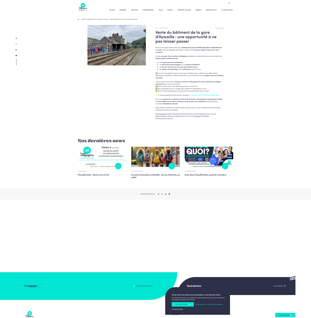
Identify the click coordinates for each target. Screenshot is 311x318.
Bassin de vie (211, 10)
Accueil (112, 10)
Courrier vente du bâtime (200, 95)
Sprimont (134, 10)
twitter (16, 44)
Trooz (161, 10)
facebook (16, 38)
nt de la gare (214, 95)
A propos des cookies (177, 309)
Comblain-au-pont (184, 10)
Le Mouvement (227, 10)
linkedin (16, 50)
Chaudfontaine (148, 10)
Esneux (170, 10)
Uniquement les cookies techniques (209, 304)
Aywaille (122, 10)
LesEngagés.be (283, 315)
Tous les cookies (181, 304)
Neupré (198, 10)
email (16, 55)
